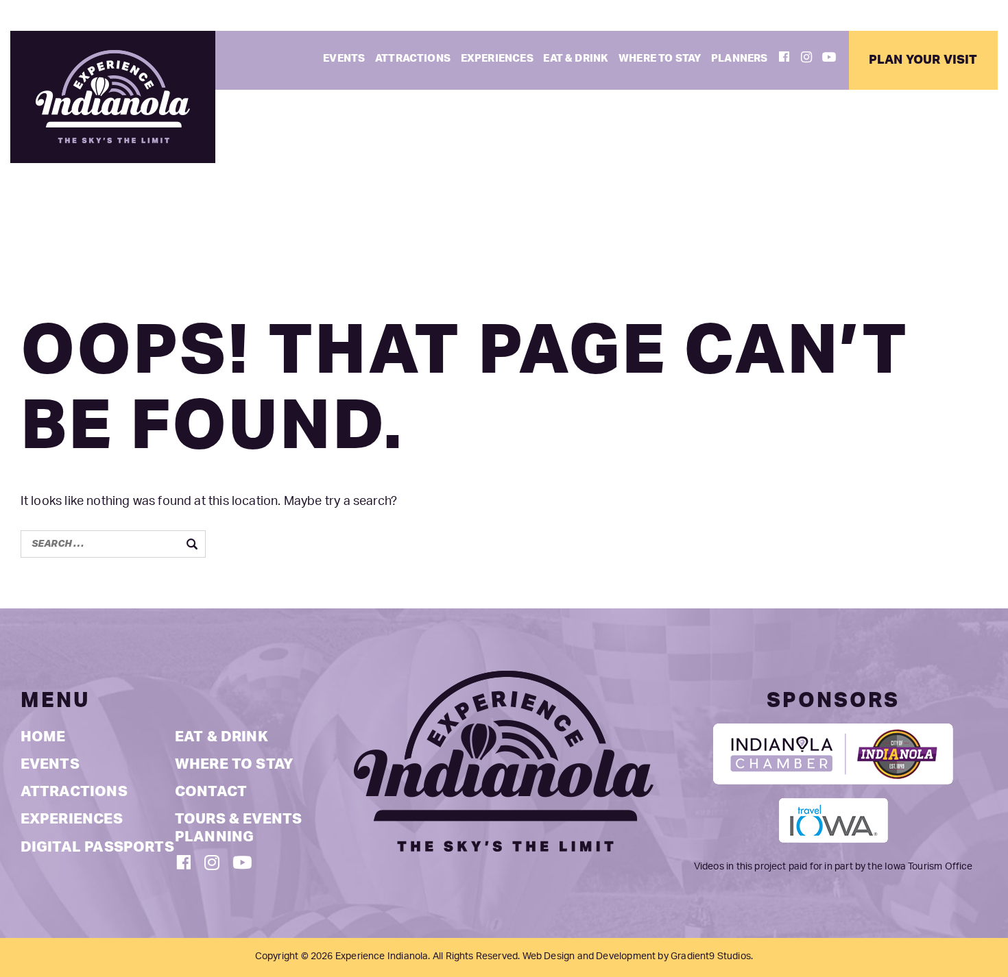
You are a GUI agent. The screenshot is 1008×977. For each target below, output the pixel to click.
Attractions (413, 58)
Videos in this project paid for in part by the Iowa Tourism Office (833, 866)
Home (43, 737)
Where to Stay (660, 58)
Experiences (497, 58)
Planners (739, 58)
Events (344, 58)
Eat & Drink (575, 58)
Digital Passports (97, 847)
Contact (211, 791)
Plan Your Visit (923, 59)
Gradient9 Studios (711, 956)
